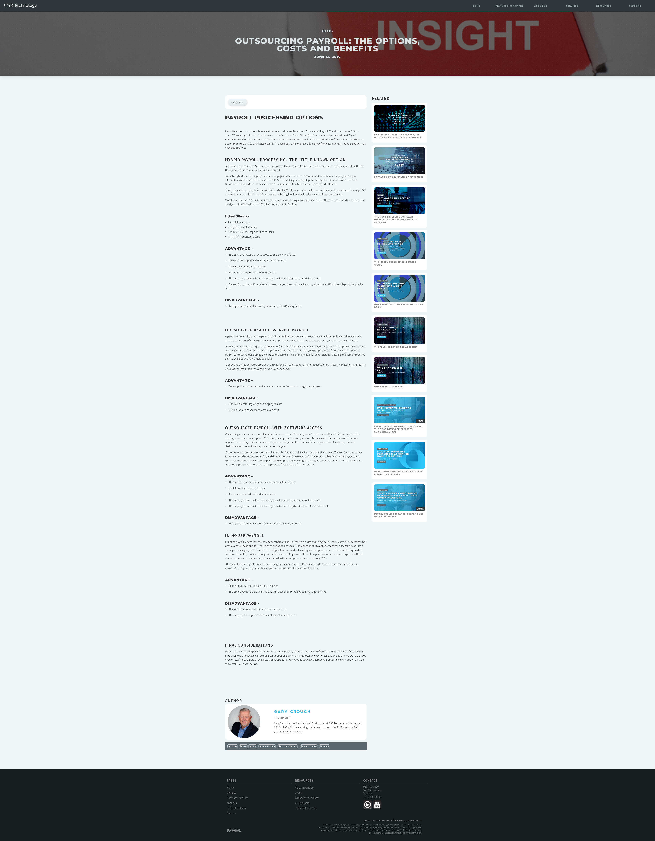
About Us (232, 803)
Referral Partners (236, 808)
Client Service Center (307, 797)
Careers (231, 813)
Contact (231, 792)
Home (476, 6)
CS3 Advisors (302, 803)
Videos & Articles (304, 787)
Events (298, 792)
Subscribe (237, 102)
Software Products (237, 797)
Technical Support (305, 808)
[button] (509, 6)
